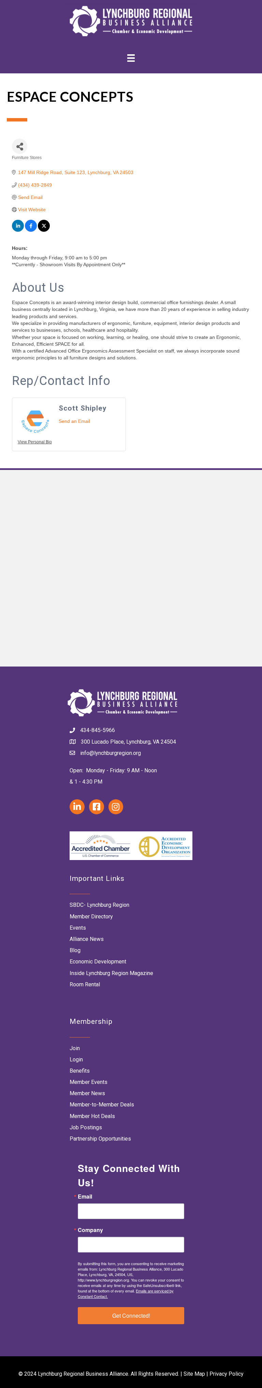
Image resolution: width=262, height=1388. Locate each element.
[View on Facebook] (31, 230)
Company (90, 1230)
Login (76, 1059)
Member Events (88, 1082)
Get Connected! (131, 1315)
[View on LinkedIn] (18, 230)
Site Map (194, 1374)
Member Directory (91, 916)
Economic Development (98, 961)
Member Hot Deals (92, 1116)
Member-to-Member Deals (102, 1104)
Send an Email (74, 421)
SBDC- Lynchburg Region (99, 905)
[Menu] (131, 58)
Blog (75, 950)
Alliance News (87, 939)
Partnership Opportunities (100, 1138)
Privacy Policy (226, 1374)
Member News (87, 1093)
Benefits (80, 1071)
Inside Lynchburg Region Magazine (111, 973)
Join (75, 1048)
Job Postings (86, 1127)
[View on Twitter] (44, 230)
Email (85, 1196)
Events (78, 928)
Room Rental (85, 984)
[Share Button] (19, 146)
